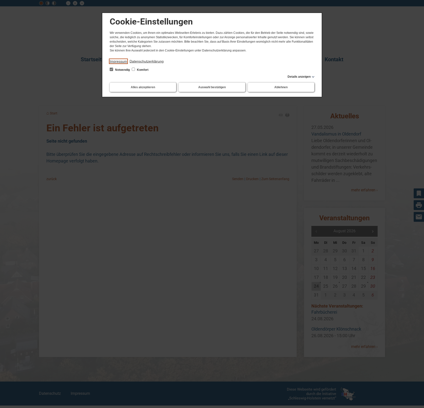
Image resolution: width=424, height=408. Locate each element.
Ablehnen (281, 87)
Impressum (118, 61)
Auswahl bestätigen (212, 87)
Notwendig (122, 70)
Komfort (142, 70)
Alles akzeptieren (143, 87)
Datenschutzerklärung (147, 61)
